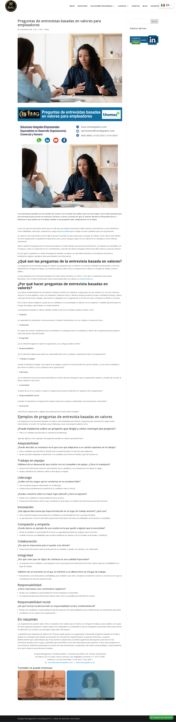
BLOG (145, 6)
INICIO (72, 6)
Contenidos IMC (26, 29)
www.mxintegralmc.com (85, 662)
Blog (47, 29)
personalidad (65, 231)
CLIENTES (122, 6)
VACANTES (155, 6)
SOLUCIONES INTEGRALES (101, 6)
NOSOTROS (82, 6)
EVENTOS (136, 6)
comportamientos (85, 279)
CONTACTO (167, 6)
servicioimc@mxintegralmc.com (60, 662)
